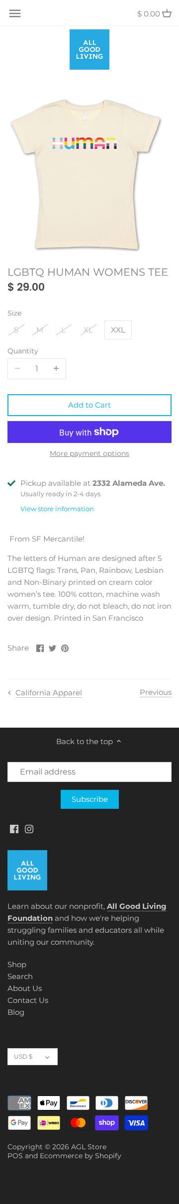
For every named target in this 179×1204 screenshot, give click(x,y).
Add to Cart (89, 405)
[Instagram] (29, 828)
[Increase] (56, 369)
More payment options (89, 453)
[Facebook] (14, 828)
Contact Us (27, 1000)
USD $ (23, 1056)
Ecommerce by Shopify (80, 1156)
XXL (118, 329)
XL (88, 329)
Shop (16, 964)
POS (15, 1156)
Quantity (22, 351)
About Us (24, 988)
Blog (15, 1012)
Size (14, 313)
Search (20, 976)
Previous (156, 692)
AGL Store (88, 1147)
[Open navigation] (14, 13)
